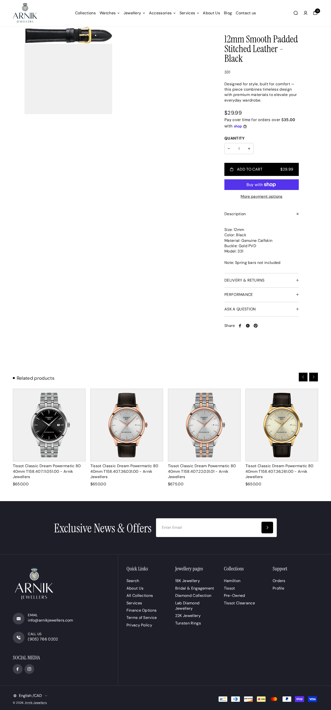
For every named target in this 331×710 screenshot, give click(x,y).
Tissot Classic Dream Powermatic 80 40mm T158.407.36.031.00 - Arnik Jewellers (124, 471)
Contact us (246, 13)
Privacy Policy (139, 625)
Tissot (229, 588)
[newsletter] (267, 527)
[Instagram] (29, 669)
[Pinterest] (256, 326)
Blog (228, 13)
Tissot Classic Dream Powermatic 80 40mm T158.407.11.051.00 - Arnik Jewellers (47, 471)
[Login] (305, 13)
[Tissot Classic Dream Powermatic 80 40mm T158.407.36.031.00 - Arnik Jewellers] (127, 425)
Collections (85, 13)
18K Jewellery (187, 580)
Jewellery (132, 13)
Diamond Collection (193, 595)
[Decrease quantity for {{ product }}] (229, 148)
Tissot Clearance (239, 603)
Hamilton (232, 580)
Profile (278, 588)
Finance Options (141, 610)
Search (132, 580)
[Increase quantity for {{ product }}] (249, 148)
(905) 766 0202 (43, 639)
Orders (279, 580)
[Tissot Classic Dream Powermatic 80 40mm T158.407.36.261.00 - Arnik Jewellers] (282, 425)
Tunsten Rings (188, 623)
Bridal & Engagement (194, 588)
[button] (303, 377)
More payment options (261, 196)
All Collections (139, 595)
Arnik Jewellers (36, 703)
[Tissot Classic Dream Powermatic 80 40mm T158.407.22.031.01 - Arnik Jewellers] (204, 425)
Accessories (160, 13)
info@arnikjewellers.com (50, 620)
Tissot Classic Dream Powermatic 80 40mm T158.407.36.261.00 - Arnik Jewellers (279, 471)
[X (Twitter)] (248, 326)
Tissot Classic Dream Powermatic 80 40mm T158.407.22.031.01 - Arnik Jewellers (202, 471)
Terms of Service (141, 617)
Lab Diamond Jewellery (187, 605)
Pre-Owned (234, 595)
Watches (108, 13)
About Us (211, 13)
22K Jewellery (188, 615)
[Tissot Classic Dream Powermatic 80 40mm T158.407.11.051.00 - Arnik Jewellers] (49, 425)
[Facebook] (240, 326)
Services (187, 13)
